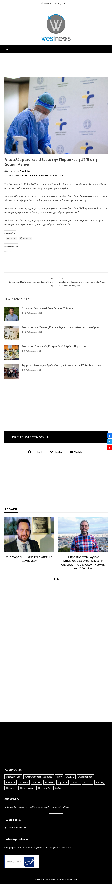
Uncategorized (13, 776)
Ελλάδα (25, 171)
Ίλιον (59, 776)
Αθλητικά (10, 782)
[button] (54, 579)
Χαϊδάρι (58, 788)
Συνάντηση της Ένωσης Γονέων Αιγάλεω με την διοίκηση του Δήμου (60, 327)
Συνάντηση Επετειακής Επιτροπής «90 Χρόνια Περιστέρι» (54, 346)
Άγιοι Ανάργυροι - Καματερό (38, 776)
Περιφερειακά (27, 788)
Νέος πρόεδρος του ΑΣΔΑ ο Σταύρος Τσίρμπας (48, 308)
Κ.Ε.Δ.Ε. (87, 782)
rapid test (26, 175)
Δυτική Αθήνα (43, 175)
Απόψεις (49, 782)
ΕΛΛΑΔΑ (58, 175)
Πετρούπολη (44, 788)
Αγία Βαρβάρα (85, 776)
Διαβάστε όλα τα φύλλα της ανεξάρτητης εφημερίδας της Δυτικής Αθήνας (36, 807)
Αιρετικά (37, 782)
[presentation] (6, 549)
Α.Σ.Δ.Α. (70, 776)
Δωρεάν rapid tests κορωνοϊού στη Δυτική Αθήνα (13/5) (31, 282)
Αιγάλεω (24, 782)
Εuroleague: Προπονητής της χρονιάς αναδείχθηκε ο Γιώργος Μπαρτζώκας (82, 282)
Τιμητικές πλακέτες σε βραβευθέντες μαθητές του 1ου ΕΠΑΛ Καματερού (61, 365)
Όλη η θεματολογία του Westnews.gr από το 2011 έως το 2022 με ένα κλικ (37, 847)
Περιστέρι (10, 788)
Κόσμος (100, 782)
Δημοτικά (62, 782)
